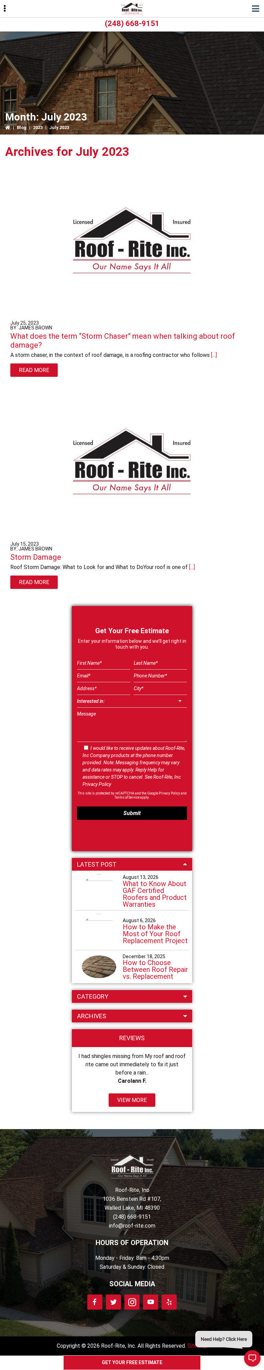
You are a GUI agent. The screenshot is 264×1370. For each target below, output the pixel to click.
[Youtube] (150, 1302)
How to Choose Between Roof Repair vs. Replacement (155, 969)
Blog (21, 127)
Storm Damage (35, 557)
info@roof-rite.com (132, 1225)
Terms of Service (127, 797)
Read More (34, 370)
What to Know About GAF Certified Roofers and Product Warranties (155, 894)
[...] (213, 355)
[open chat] (252, 1358)
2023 (38, 127)
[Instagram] (132, 1302)
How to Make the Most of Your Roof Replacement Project (155, 934)
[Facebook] (94, 1302)
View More (132, 1100)
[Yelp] (169, 1302)
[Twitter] (113, 1302)
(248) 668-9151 (132, 23)
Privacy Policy (96, 784)
